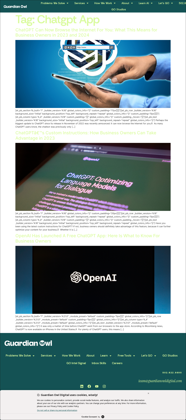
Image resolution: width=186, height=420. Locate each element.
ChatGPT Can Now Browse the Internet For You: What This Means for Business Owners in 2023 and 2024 (86, 32)
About (125, 3)
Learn (104, 355)
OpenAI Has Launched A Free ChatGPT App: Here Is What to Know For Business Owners (87, 238)
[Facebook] (89, 386)
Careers (117, 363)
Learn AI (144, 3)
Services (79, 3)
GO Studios (118, 9)
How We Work (103, 3)
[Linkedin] (81, 386)
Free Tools (124, 355)
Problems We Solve (53, 3)
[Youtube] (96, 386)
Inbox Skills (99, 363)
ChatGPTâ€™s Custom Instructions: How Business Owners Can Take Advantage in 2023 (85, 135)
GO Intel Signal (76, 363)
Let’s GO (163, 3)
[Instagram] (104, 386)
